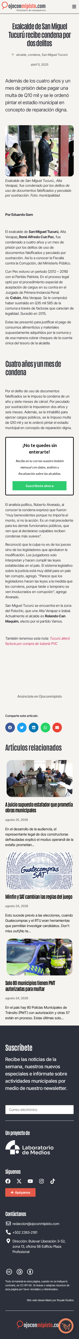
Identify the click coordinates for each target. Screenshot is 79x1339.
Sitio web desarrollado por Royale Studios (50, 1300)
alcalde (21, 54)
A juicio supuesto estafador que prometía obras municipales (39, 807)
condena (34, 54)
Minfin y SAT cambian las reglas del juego (38, 896)
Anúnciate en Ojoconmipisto (39, 696)
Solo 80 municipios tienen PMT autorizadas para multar (30, 985)
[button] (10, 727)
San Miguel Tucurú (55, 54)
